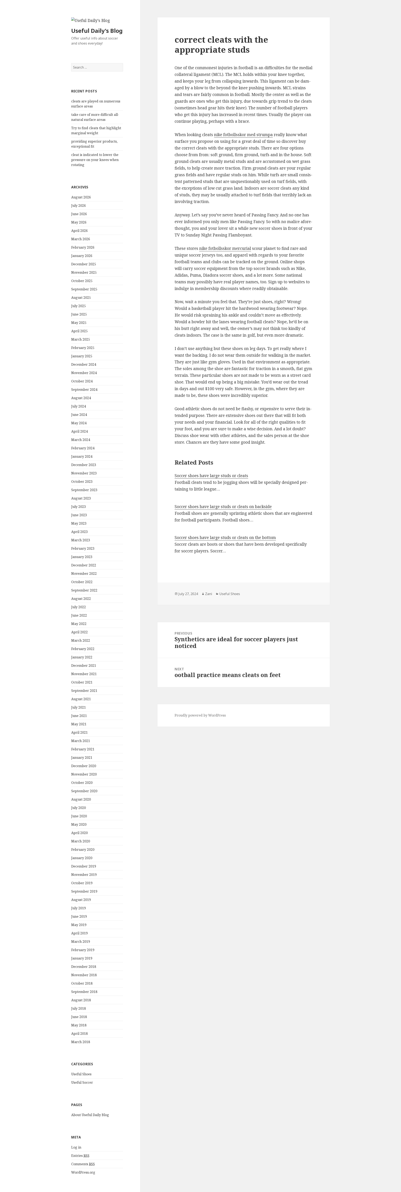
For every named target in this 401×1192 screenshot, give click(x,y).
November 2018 (84, 975)
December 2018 (83, 966)
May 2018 (78, 1025)
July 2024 (78, 406)
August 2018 (81, 1000)
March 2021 (80, 740)
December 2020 (83, 766)
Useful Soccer (82, 1082)
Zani (208, 594)
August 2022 (81, 598)
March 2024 (80, 439)
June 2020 (79, 816)
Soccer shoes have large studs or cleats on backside (223, 506)
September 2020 (84, 791)
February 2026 (82, 247)
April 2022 (79, 632)
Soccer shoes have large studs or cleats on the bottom (225, 537)
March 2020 (80, 841)
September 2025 (84, 289)
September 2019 (84, 891)
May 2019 (78, 924)
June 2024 (79, 414)
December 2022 (83, 565)
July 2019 (78, 908)
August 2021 (81, 699)
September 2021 (84, 690)
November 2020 (84, 774)
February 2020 (82, 849)
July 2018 (78, 1008)
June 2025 (79, 314)
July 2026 (78, 205)
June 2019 (79, 916)
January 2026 (81, 255)
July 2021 (78, 707)
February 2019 (82, 950)
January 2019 (81, 958)
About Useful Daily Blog (90, 1115)
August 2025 (81, 297)
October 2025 (82, 281)
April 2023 (79, 531)
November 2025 (84, 272)
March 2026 (80, 239)
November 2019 (84, 874)
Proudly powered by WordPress (200, 715)
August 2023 (81, 498)
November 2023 (84, 473)
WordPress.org (83, 1172)
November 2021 (84, 674)
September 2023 (84, 490)
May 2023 (78, 523)
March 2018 (80, 1042)
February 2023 (82, 548)
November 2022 (84, 573)
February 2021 (82, 749)
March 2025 (80, 339)
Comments (83, 1164)
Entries (80, 1155)
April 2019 (79, 933)
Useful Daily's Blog (97, 30)
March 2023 (80, 540)
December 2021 (83, 665)
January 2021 (81, 757)
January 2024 (81, 456)
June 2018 (79, 1016)
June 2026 (79, 214)
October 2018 (82, 983)
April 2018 (79, 1033)
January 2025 (81, 356)
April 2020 (79, 832)
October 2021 (82, 682)
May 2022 (78, 623)
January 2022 (81, 657)
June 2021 (79, 715)
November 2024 (84, 373)
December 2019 (83, 866)
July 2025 (78, 306)
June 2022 (79, 615)
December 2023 (83, 464)
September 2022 (84, 590)
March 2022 (80, 640)
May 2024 (78, 423)
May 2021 (78, 724)
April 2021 (79, 732)
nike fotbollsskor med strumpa (243, 134)
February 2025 (82, 347)
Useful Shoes (81, 1074)
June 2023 (79, 515)
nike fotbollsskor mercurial (225, 248)
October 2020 (82, 782)
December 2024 (83, 364)
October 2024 (82, 381)
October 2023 (82, 481)
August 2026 (81, 197)
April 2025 (79, 331)
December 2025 (83, 264)
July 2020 (78, 807)
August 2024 (81, 398)
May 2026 (78, 222)
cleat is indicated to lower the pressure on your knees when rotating (95, 159)
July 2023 (78, 506)
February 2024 (82, 448)
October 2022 (82, 582)
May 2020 (78, 824)
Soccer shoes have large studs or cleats (211, 475)
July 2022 (78, 607)
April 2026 (79, 230)
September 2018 (84, 991)
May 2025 (78, 322)
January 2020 (81, 858)
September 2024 (84, 389)
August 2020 (81, 799)
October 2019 (82, 883)
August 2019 (81, 899)
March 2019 (80, 941)
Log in (76, 1147)
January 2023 (81, 556)
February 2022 (82, 648)
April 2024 (79, 431)
